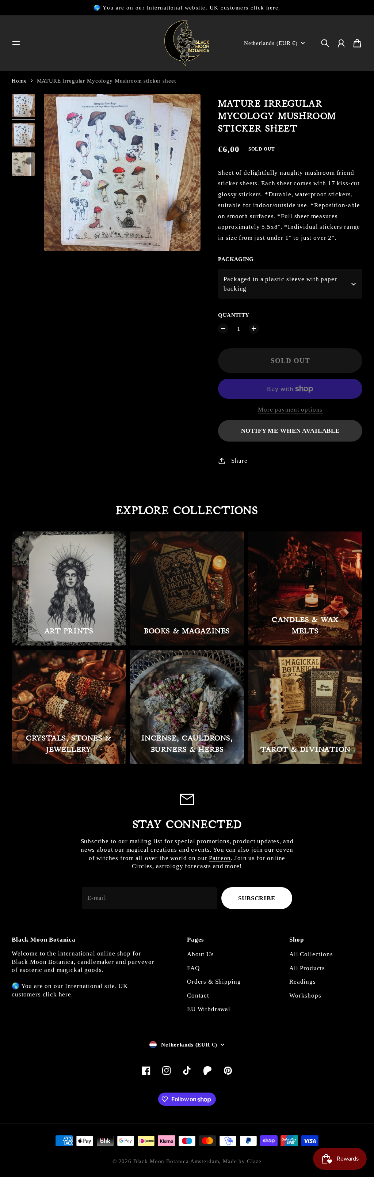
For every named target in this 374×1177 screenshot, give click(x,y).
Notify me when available (290, 430)
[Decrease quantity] (223, 328)
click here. (58, 994)
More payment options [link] (290, 409)
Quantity (233, 315)
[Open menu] (16, 43)
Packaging (235, 259)
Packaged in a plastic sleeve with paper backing (280, 284)
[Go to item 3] (23, 164)
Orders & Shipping (214, 981)
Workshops (305, 995)
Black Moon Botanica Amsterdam (176, 1161)
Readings (302, 981)
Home (19, 81)
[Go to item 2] (23, 135)
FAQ (193, 968)
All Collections (311, 954)
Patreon (220, 858)
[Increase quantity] (254, 328)
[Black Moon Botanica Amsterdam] (187, 43)
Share (239, 460)
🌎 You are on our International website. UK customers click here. (187, 8)
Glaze (254, 1161)
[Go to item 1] (23, 105)
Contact (198, 995)
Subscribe (256, 898)
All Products (307, 968)
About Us (200, 954)
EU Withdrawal (208, 1009)
